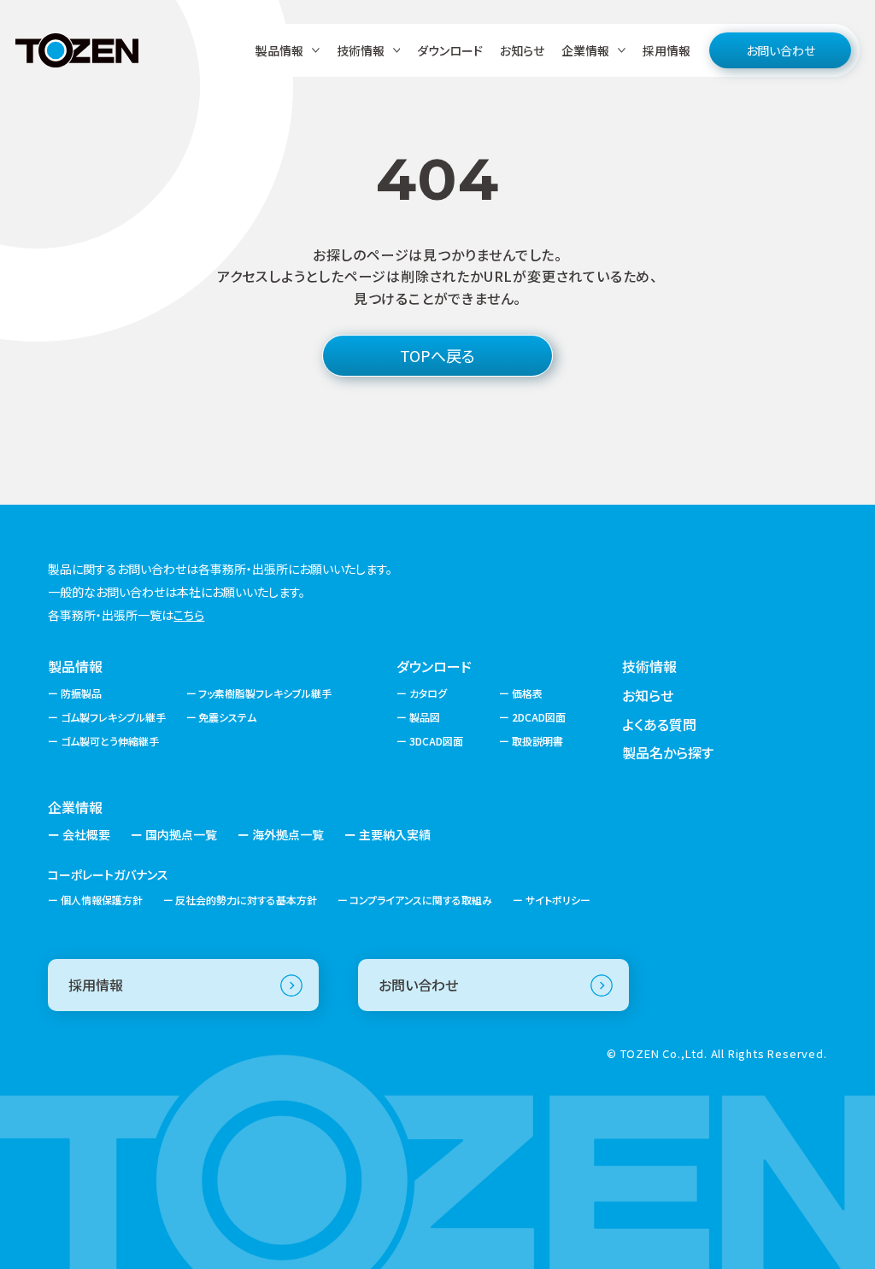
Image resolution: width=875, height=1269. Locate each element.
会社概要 (86, 834)
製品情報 (75, 666)
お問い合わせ (780, 50)
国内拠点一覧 (181, 834)
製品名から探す (668, 752)
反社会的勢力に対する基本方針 (246, 899)
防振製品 (81, 693)
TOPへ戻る (437, 355)
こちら (188, 614)
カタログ (428, 693)
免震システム (227, 717)
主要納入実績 (395, 834)
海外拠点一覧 (288, 834)
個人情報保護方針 (101, 899)
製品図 (424, 717)
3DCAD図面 (436, 741)
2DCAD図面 (539, 717)
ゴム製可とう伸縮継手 (109, 741)
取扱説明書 (537, 741)
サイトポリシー (558, 899)
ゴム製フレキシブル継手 (113, 717)
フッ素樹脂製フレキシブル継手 (265, 693)
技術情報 (649, 666)
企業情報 (75, 807)
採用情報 (666, 50)
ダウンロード (450, 50)
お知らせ (522, 50)
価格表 (527, 693)
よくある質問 (659, 724)
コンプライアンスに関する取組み (420, 899)
